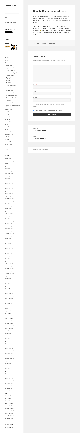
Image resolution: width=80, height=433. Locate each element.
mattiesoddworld (9, 427)
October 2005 (8, 413)
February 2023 (8, 181)
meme (6, 127)
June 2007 (7, 366)
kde (6, 114)
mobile (6, 129)
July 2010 (7, 278)
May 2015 (7, 218)
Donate (6, 20)
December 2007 (8, 351)
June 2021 (7, 186)
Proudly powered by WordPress (40, 149)
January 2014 (8, 226)
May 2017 (7, 203)
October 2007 (8, 356)
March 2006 (7, 401)
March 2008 (7, 343)
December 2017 (8, 198)
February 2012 (8, 246)
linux (6, 112)
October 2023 (8, 173)
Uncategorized (8, 144)
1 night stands (9, 68)
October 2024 (8, 171)
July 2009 (7, 306)
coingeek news (9, 75)
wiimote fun (9, 103)
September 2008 (8, 331)
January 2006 (8, 406)
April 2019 (7, 191)
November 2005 (8, 411)
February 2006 (8, 403)
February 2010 (8, 291)
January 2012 (8, 248)
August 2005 (7, 418)
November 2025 (8, 161)
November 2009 (8, 296)
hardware (7, 109)
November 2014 (8, 221)
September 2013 (8, 233)
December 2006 (8, 381)
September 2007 (8, 358)
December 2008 (8, 323)
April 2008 (7, 341)
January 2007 (8, 378)
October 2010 (8, 271)
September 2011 (8, 251)
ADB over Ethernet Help (10, 22)
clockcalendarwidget (11, 73)
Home (6, 14)
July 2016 (7, 208)
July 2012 (7, 238)
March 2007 (7, 373)
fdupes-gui (8, 78)
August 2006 (7, 388)
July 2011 (7, 256)
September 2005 (8, 416)
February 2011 (8, 263)
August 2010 (7, 276)
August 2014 (7, 223)
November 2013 (8, 228)
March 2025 (7, 168)
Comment (36, 64)
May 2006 (7, 396)
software (7, 139)
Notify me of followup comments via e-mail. (48, 110)
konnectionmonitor (10, 85)
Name (35, 84)
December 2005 (8, 408)
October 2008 (8, 328)
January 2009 (8, 321)
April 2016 (7, 211)
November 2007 (8, 353)
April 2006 (7, 398)
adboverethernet (10, 70)
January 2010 (8, 293)
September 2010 (8, 273)
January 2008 (8, 348)
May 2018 (7, 196)
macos (6, 124)
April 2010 (7, 286)
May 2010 (7, 283)
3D (5, 60)
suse (7, 117)
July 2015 (7, 216)
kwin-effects (9, 90)
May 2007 (7, 368)
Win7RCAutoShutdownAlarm (13, 105)
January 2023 (8, 183)
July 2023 (7, 176)
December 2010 (8, 268)
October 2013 (8, 231)
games (7, 122)
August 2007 (7, 361)
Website (35, 97)
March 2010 (7, 288)
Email (35, 91)
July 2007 (7, 363)
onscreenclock (9, 93)
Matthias (44, 43)
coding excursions (9, 65)
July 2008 (7, 333)
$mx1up (7, 42)
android (8, 132)
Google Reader (37, 34)
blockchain (7, 63)
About (6, 17)
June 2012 (7, 241)
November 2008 (8, 326)
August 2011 (7, 253)
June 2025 (7, 163)
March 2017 (7, 206)
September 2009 (8, 301)
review (6, 137)
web (6, 147)
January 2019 (8, 193)
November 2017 (8, 201)
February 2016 (8, 213)
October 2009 (8, 298)
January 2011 (8, 266)
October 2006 (8, 386)
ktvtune (7, 88)
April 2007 (7, 371)
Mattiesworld (10, 5)
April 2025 (7, 166)
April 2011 (7, 261)
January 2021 (8, 188)
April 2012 (7, 243)
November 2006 (8, 383)
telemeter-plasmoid (10, 95)
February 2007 (8, 376)
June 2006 (7, 393)
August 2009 (7, 303)
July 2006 (7, 391)
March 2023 (7, 178)
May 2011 (7, 258)
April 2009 (7, 313)
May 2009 (7, 311)
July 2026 (7, 158)
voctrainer (8, 100)
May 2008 (7, 338)
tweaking (7, 142)
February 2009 (8, 318)
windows (7, 149)
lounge (6, 119)
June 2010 (7, 281)
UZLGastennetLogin (10, 98)
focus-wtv (8, 80)
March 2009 (7, 316)
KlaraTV (8, 83)
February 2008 (8, 346)
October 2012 (8, 236)
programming (8, 134)
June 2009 (7, 308)
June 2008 (7, 336)
